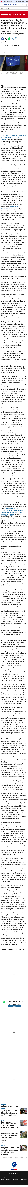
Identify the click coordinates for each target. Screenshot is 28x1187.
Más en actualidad (9, 1106)
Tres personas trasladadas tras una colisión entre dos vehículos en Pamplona (13, 15)
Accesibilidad (15, 1179)
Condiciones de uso (22, 1177)
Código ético (8, 1179)
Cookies (2, 1179)
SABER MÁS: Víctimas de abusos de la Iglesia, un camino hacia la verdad (13, 137)
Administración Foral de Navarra (16, 949)
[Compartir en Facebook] (2, 39)
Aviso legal (3, 1177)
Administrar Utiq (23, 1179)
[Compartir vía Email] (16, 39)
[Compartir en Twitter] (6, 39)
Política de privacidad (11, 1177)
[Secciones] (1, 4)
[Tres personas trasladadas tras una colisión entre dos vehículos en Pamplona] (23, 1123)
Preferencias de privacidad (6, 1182)
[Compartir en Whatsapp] (9, 39)
